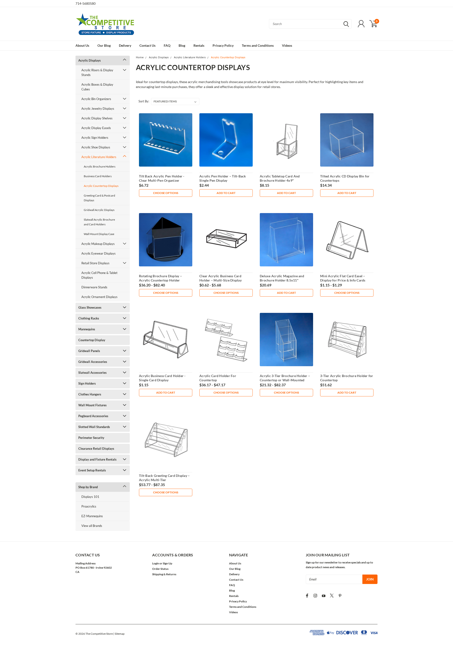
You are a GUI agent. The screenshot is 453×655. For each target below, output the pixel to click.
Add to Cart (226, 193)
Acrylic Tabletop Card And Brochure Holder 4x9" (280, 178)
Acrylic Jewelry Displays (97, 108)
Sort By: (143, 101)
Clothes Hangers (89, 394)
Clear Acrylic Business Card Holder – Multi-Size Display (220, 278)
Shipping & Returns (164, 574)
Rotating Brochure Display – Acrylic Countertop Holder (160, 278)
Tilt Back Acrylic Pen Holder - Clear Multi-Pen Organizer (162, 178)
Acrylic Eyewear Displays (98, 253)
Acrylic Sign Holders (94, 137)
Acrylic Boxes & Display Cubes (97, 87)
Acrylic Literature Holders (98, 157)
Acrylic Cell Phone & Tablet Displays (99, 275)
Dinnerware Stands (94, 287)
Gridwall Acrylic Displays (99, 210)
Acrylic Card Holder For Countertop (217, 378)
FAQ (167, 45)
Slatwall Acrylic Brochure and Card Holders (99, 222)
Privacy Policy (223, 45)
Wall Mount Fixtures (92, 405)
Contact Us (147, 45)
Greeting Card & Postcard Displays (99, 198)
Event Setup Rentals (92, 470)
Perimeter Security (91, 438)
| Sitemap (119, 633)
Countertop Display (91, 340)
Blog (182, 45)
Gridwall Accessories (92, 362)
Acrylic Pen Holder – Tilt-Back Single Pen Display (222, 178)
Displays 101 (90, 497)
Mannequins (86, 329)
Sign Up (167, 563)
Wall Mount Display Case (99, 234)
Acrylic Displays (89, 60)
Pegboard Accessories (93, 416)
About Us (82, 45)
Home (140, 57)
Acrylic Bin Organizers (96, 99)
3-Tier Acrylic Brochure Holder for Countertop (346, 378)
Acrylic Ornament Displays (99, 297)
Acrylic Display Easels (96, 128)
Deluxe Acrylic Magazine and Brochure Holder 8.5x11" (282, 278)
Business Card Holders (98, 176)
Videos (287, 45)
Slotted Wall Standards (94, 427)
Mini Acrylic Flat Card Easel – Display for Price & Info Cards (342, 278)
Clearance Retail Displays (96, 448)
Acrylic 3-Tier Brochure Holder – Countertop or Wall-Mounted (285, 378)
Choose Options (165, 193)
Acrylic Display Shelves (97, 118)
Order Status (160, 569)
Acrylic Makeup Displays (98, 244)
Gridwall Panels (89, 351)
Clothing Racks (88, 318)
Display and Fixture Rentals (97, 459)
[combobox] (310, 24)
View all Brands (91, 526)
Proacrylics (88, 506)
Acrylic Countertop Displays (101, 186)
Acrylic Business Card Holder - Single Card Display (162, 378)
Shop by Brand (88, 487)
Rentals (198, 45)
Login (155, 563)
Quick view (165, 140)
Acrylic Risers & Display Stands (97, 72)
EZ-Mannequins (92, 516)
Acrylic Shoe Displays (95, 147)
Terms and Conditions (258, 45)
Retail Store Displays (95, 263)
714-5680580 (86, 3)
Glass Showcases (89, 307)
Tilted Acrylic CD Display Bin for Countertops (344, 178)
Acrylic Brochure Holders (99, 166)
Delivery (125, 45)
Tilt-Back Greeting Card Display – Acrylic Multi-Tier (164, 478)
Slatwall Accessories (92, 372)
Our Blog (104, 45)
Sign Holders (87, 383)
